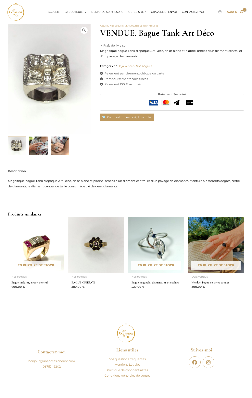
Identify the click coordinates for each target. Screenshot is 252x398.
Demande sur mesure (107, 11)
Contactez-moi (193, 11)
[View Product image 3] (60, 146)
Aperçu (36, 269)
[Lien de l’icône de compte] (220, 12)
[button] (84, 12)
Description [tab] (17, 171)
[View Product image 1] (17, 146)
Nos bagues (116, 25)
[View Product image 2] (38, 146)
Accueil (53, 11)
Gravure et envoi (164, 11)
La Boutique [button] (74, 11)
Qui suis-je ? (137, 11)
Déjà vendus (126, 66)
